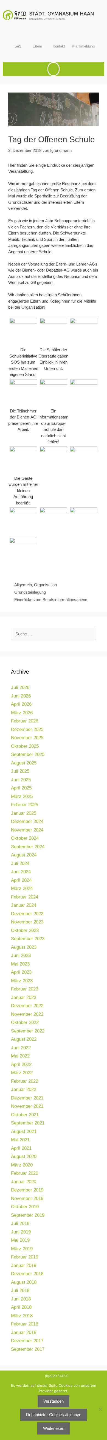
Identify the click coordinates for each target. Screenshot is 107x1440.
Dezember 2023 (27, 913)
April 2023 (21, 972)
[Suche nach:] (53, 634)
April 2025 (21, 788)
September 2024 (27, 846)
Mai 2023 (20, 964)
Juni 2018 (21, 1299)
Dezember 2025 (27, 729)
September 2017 (27, 1349)
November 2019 (27, 1198)
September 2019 (27, 1215)
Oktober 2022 (25, 1022)
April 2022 (21, 1064)
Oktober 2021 (25, 1114)
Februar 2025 (24, 804)
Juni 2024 (21, 871)
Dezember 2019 (27, 1190)
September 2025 (27, 754)
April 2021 (21, 1148)
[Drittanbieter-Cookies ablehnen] (100, 1409)
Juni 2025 (21, 779)
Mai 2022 (20, 1056)
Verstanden (53, 1401)
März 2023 (22, 980)
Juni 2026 (21, 696)
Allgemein (23, 584)
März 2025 (22, 796)
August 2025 (23, 763)
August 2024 (23, 855)
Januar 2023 (23, 997)
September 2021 (27, 1123)
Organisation (45, 584)
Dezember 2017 (27, 1340)
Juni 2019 (21, 1232)
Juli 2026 (20, 687)
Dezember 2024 (27, 821)
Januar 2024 (23, 905)
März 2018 (22, 1315)
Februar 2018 (24, 1324)
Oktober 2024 (25, 838)
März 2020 (22, 1165)
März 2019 (22, 1248)
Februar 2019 (24, 1257)
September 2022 (27, 1031)
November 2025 (27, 737)
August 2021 (23, 1131)
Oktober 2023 (25, 930)
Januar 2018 (23, 1332)
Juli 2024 (20, 863)
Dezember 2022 (27, 1005)
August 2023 (23, 947)
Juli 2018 (20, 1290)
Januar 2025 (23, 813)
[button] (53, 69)
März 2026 (22, 712)
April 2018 (21, 1307)
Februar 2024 (24, 897)
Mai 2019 (20, 1240)
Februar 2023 (24, 989)
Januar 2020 (23, 1181)
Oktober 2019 (25, 1206)
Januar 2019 (23, 1265)
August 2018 (23, 1282)
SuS (18, 46)
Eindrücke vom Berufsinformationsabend (50, 599)
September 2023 (27, 938)
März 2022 (22, 1072)
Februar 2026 (24, 721)
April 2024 (21, 880)
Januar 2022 (23, 1089)
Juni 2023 (21, 955)
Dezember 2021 (27, 1098)
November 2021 (27, 1106)
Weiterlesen (53, 1428)
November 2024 (27, 830)
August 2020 (23, 1156)
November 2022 (27, 1014)
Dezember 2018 (27, 1273)
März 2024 (22, 888)
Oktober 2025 (25, 746)
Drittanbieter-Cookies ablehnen (53, 1414)
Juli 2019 (20, 1223)
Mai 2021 (20, 1139)
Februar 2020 (24, 1173)
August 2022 (23, 1039)
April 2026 (21, 704)
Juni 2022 (21, 1047)
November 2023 (27, 922)
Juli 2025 (20, 771)
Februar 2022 (24, 1081)
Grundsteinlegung (30, 592)
